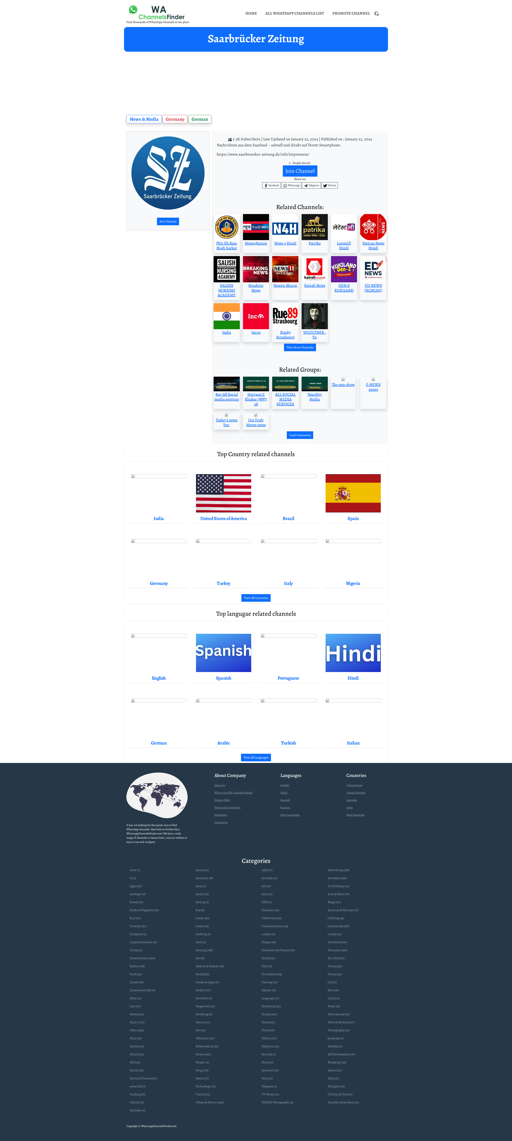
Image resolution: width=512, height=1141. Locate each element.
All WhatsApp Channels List (294, 13)
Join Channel (168, 221)
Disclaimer (220, 815)
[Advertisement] (256, 82)
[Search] (376, 13)
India (349, 807)
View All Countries (256, 598)
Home (251, 13)
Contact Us (221, 822)
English (284, 785)
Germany (175, 119)
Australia (351, 800)
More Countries (355, 815)
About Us (219, 785)
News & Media (144, 119)
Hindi (283, 793)
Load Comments (300, 435)
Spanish (285, 800)
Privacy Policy (222, 800)
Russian (285, 807)
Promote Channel (351, 13)
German (200, 119)
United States (354, 785)
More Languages (290, 815)
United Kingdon (355, 793)
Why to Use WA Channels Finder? (233, 793)
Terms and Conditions (227, 807)
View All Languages (256, 757)
